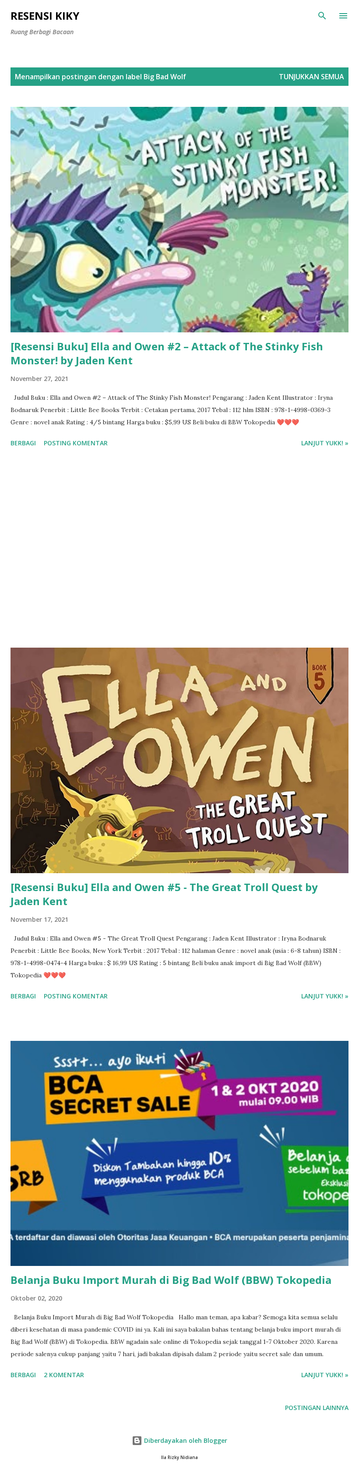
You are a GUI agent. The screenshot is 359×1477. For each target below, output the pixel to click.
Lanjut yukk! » (324, 443)
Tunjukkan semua (311, 76)
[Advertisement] (179, 549)
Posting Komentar (76, 443)
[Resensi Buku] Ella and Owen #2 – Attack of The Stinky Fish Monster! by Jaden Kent (167, 353)
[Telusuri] (322, 16)
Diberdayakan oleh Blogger (184, 1440)
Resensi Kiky (45, 15)
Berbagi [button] (23, 443)
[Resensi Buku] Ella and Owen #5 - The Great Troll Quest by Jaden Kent (164, 894)
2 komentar (64, 1375)
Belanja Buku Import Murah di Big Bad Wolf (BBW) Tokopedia (171, 1280)
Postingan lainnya (316, 1407)
